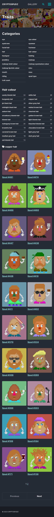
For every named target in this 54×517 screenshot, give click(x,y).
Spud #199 (7, 441)
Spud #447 (7, 243)
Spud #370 (7, 342)
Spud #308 (8, 375)
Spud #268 (7, 408)
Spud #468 (8, 210)
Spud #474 (33, 177)
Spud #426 (7, 276)
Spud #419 (33, 276)
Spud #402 (33, 309)
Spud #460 (33, 210)
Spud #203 (33, 408)
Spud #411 (7, 309)
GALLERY (32, 4)
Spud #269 (33, 375)
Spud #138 (33, 474)
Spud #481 (7, 177)
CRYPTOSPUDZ (10, 4)
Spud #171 (7, 474)
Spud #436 (33, 243)
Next (39, 496)
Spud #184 (33, 441)
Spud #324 (33, 342)
